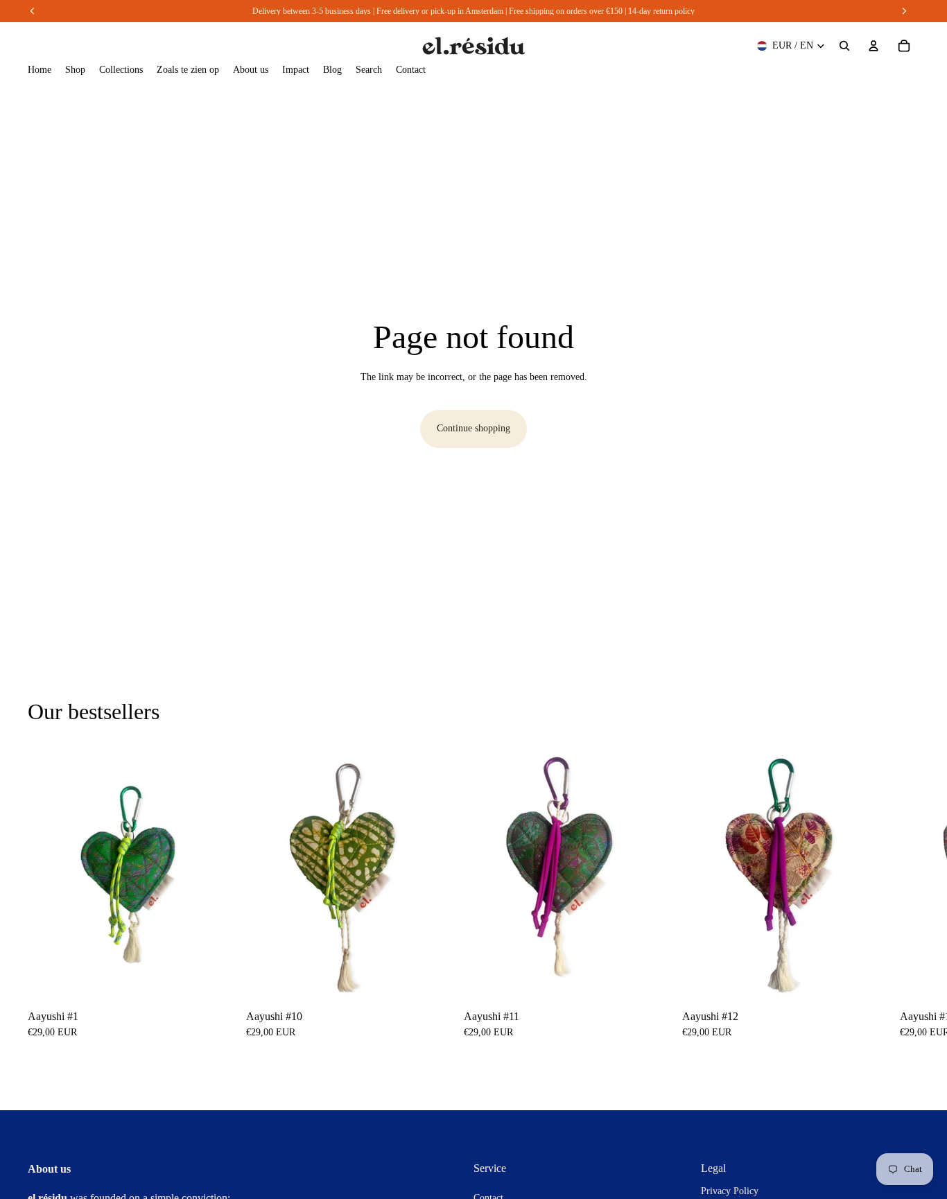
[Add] (210, 977)
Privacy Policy (729, 1191)
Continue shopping (473, 428)
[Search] (844, 46)
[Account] (873, 46)
